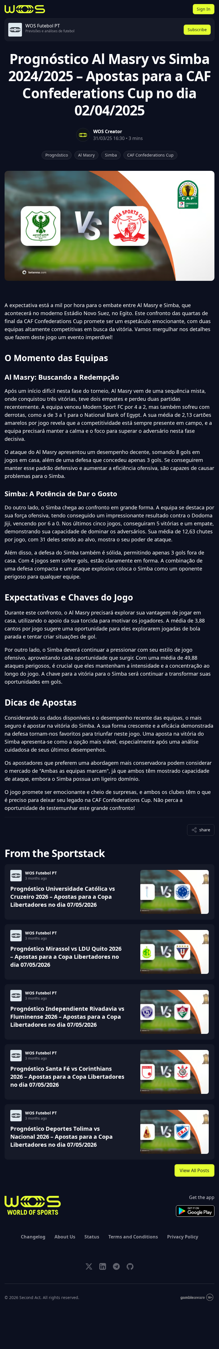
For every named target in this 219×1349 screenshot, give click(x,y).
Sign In (203, 9)
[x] (89, 1266)
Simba (111, 155)
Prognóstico (56, 155)
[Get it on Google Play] (195, 1211)
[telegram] (116, 1266)
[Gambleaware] (196, 1297)
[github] (130, 1266)
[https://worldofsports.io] (25, 9)
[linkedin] (102, 1266)
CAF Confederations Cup (150, 155)
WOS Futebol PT (41, 873)
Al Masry (86, 155)
